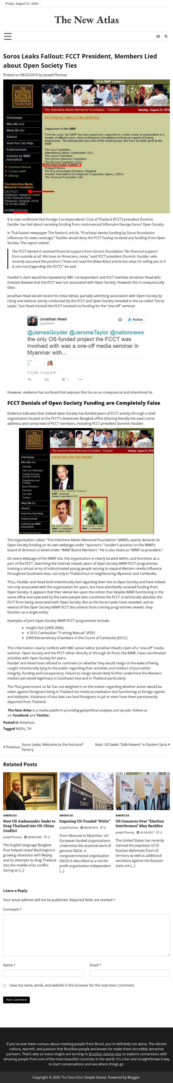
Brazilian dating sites (105, 1054)
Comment (12, 909)
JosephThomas (55, 75)
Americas (27, 722)
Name (9, 965)
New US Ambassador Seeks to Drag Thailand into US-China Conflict (29, 826)
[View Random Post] (158, 36)
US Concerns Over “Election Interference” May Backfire (140, 823)
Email (95, 965)
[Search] (166, 36)
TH (29, 728)
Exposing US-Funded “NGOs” (84, 821)
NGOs (20, 728)
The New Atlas (86, 19)
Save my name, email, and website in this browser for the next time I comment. (72, 985)
